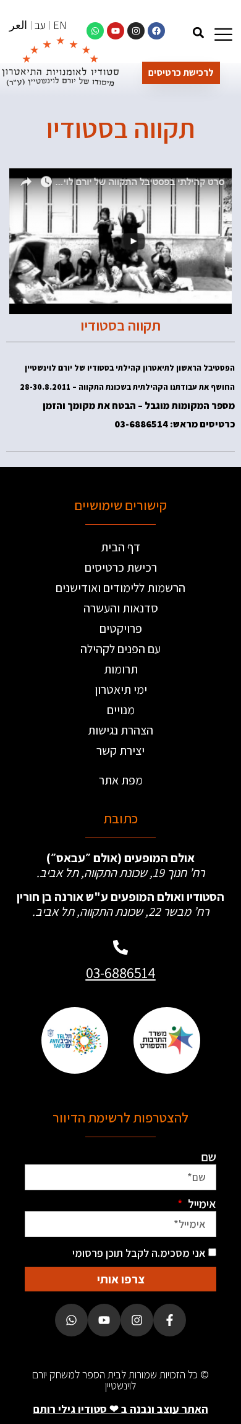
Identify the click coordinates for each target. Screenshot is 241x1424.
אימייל (200, 1203)
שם (208, 1157)
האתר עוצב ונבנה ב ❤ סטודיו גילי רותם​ (120, 1409)
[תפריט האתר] (223, 34)
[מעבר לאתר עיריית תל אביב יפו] (74, 1040)
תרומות (121, 669)
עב (40, 25)
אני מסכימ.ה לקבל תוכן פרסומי (139, 1253)
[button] (198, 32)
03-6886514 (121, 972)
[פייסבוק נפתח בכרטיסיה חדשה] (169, 1320)
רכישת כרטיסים (121, 567)
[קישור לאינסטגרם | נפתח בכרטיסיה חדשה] (136, 30)
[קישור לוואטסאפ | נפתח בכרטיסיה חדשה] (95, 30)
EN (60, 25)
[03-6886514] (120, 947)
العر (18, 25)
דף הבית (120, 547)
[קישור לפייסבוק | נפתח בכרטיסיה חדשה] (156, 30)
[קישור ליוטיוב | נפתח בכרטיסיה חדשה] (115, 30)
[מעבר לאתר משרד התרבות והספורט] (166, 1040)
